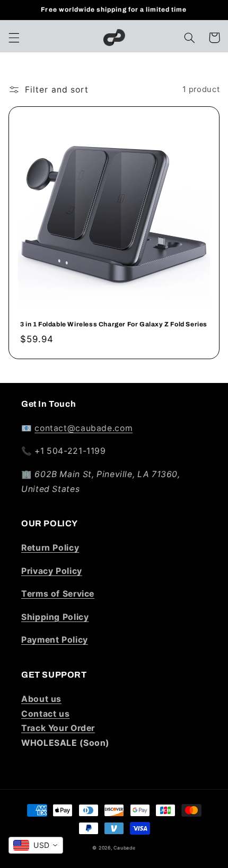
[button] (14, 37)
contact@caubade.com (83, 428)
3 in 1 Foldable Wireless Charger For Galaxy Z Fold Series (113, 324)
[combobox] (35, 845)
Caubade (124, 848)
